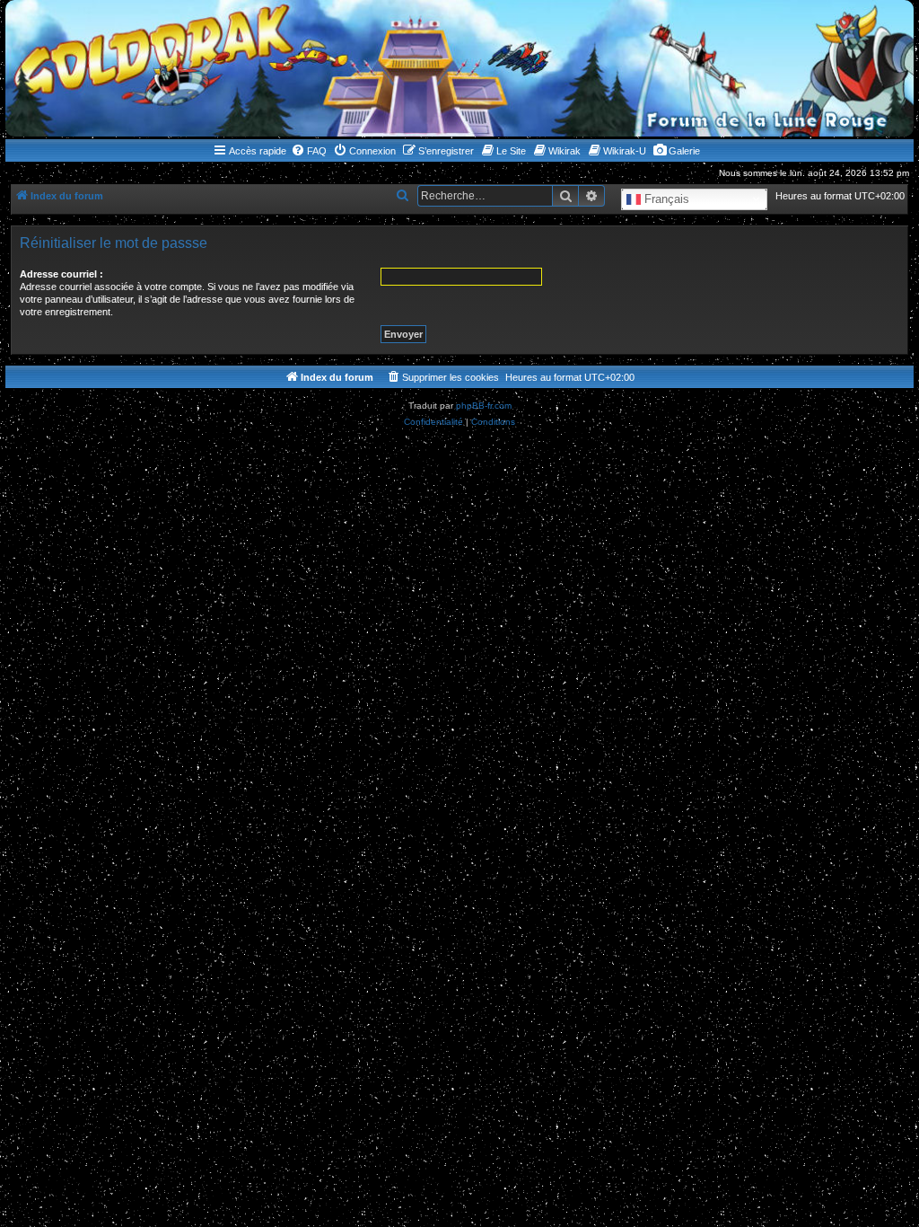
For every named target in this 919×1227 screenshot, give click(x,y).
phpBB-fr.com (484, 405)
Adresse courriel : (61, 274)
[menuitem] (309, 151)
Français (665, 198)
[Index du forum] (459, 68)
